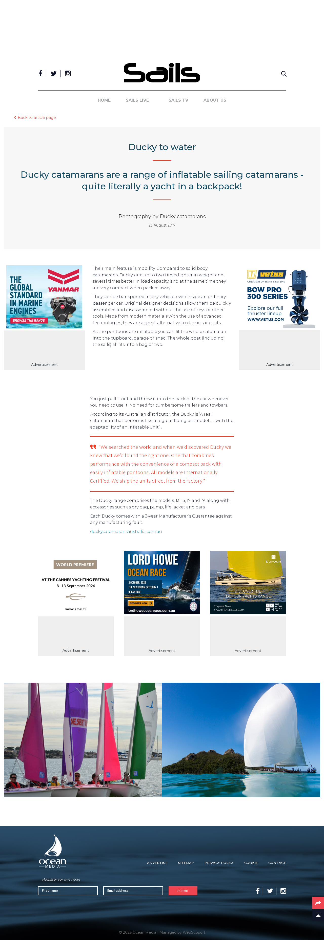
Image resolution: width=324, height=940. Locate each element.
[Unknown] (44, 297)
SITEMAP (186, 863)
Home (104, 100)
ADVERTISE (157, 863)
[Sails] (162, 72)
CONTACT (277, 863)
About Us (215, 100)
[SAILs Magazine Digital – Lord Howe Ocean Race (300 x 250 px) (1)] (162, 583)
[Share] (318, 903)
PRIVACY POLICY (219, 863)
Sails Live (137, 100)
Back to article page (37, 117)
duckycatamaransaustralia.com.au (126, 531)
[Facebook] (40, 74)
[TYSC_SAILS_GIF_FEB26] (248, 583)
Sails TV (178, 100)
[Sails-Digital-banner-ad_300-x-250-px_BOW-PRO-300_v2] (279, 297)
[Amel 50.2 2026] (76, 583)
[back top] (318, 915)
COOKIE (251, 863)
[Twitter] (54, 74)
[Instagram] (68, 74)
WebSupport (194, 932)
